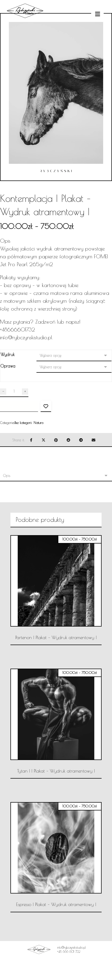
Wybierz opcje (59, 655)
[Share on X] (43, 440)
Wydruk (8, 354)
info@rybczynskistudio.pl (26, 337)
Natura (38, 422)
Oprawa (8, 366)
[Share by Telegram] (81, 440)
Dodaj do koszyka (19, 406)
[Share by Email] (93, 440)
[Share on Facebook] (31, 440)
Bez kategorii (23, 422)
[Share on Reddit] (68, 440)
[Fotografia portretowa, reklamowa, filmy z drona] (25, 27)
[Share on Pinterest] (56, 440)
